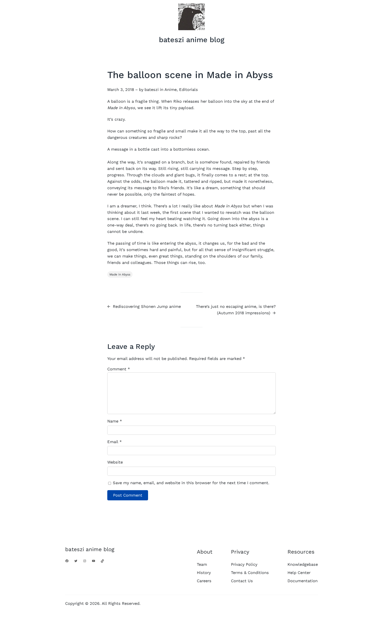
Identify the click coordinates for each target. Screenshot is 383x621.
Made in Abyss (119, 274)
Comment (118, 369)
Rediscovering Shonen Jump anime (147, 306)
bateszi (152, 89)
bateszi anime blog (191, 39)
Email (114, 441)
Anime (170, 89)
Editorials (188, 89)
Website (115, 462)
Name (114, 421)
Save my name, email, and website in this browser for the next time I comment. (191, 482)
